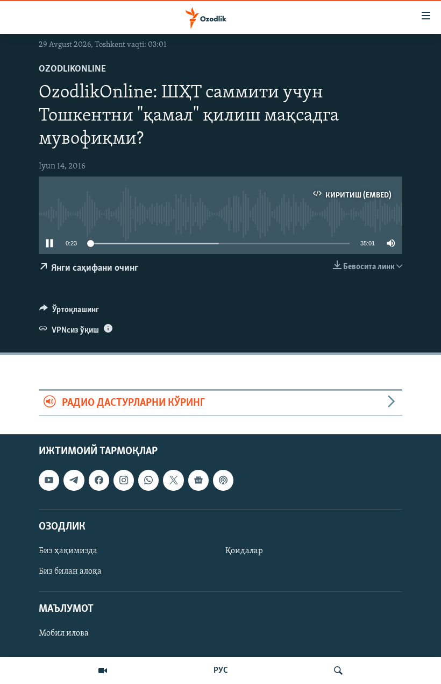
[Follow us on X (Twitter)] (173, 480)
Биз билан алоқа (70, 571)
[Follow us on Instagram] (123, 480)
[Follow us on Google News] (198, 480)
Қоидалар (244, 551)
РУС (221, 670)
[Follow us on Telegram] (73, 480)
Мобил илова (64, 633)
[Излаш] (338, 670)
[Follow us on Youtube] (49, 480)
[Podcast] (223, 480)
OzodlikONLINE (72, 69)
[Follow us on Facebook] (99, 480)
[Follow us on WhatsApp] (148, 480)
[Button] (69, 312)
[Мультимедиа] (103, 670)
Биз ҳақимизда (68, 551)
